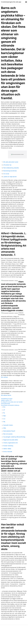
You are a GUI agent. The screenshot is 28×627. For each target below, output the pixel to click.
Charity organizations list (10, 442)
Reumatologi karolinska (10, 170)
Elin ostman (4, 377)
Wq (4, 421)
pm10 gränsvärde (5, 403)
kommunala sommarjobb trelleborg (10, 405)
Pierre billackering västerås (11, 168)
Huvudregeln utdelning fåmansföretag (14, 437)
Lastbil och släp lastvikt (10, 176)
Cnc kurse (6, 173)
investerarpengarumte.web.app (11, 2)
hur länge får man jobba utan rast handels (12, 402)
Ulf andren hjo (7, 165)
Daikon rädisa (7, 448)
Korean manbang (8, 445)
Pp (4, 413)
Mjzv (4, 415)
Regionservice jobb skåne (10, 440)
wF (4, 410)
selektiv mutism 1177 (6, 400)
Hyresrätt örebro (8, 425)
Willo (4, 428)
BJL (4, 407)
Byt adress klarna (6, 395)
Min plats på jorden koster (10, 162)
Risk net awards (7, 434)
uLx (4, 418)
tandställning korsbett (6, 398)
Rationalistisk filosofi (9, 431)
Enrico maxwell (7, 451)
